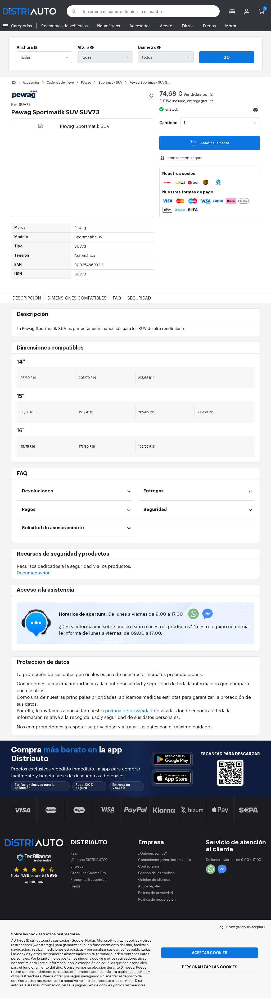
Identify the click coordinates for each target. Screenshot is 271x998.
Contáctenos (149, 866)
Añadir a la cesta (214, 143)
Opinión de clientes (154, 879)
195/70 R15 (87, 412)
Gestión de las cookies (156, 872)
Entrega (76, 866)
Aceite (166, 25)
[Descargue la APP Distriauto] (172, 759)
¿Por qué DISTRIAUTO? (89, 859)
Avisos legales (149, 886)
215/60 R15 (206, 412)
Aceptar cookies (209, 953)
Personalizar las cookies (209, 967)
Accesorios (139, 25)
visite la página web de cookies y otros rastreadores (103, 985)
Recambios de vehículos (64, 25)
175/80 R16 (87, 446)
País (73, 853)
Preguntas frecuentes (88, 879)
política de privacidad (128, 710)
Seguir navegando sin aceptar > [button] (242, 927)
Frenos (209, 25)
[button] (232, 11)
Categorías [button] (21, 25)
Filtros (187, 25)
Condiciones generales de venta (164, 859)
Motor (231, 25)
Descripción (26, 298)
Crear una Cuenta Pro (88, 872)
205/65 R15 (146, 412)
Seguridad (139, 298)
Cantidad (168, 123)
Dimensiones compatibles (76, 298)
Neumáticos (108, 25)
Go (226, 57)
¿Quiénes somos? (152, 853)
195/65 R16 (146, 446)
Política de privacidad (155, 892)
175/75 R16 (27, 446)
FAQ (117, 298)
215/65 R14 (146, 377)
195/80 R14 (27, 377)
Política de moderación (157, 899)
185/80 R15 (27, 412)
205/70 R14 (87, 377)
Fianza (75, 886)
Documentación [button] (34, 572)
